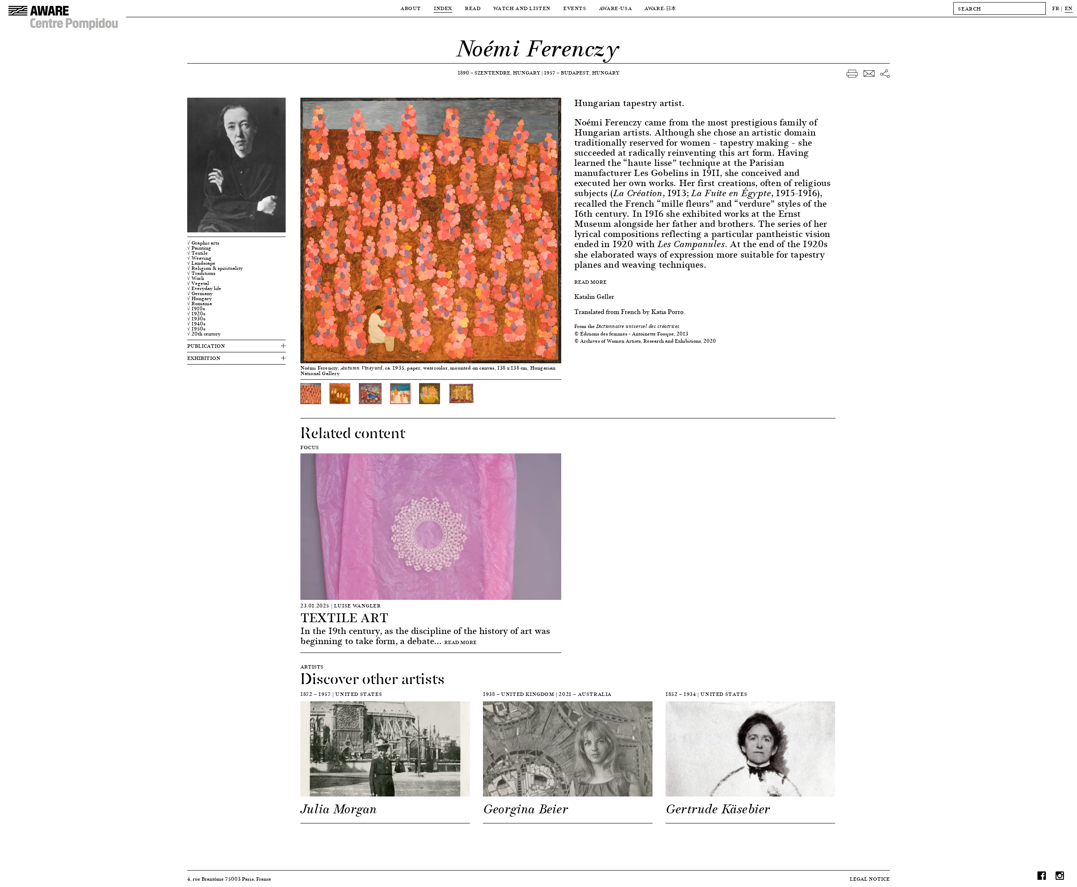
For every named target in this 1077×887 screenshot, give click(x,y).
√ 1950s (196, 328)
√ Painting (199, 247)
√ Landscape (201, 263)
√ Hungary (199, 298)
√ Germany (199, 293)
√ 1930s (196, 318)
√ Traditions (201, 273)
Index (443, 8)
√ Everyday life (204, 288)
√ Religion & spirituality (215, 268)
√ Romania (199, 303)
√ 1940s (196, 323)
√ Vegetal (198, 283)
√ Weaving (199, 258)
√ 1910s (196, 308)
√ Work (195, 278)
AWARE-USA (615, 8)
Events (574, 8)
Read (472, 8)
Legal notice (870, 879)
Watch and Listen (522, 8)
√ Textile (197, 253)
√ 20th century (203, 333)
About (411, 8)
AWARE (660, 8)
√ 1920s (196, 313)
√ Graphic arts (203, 242)
